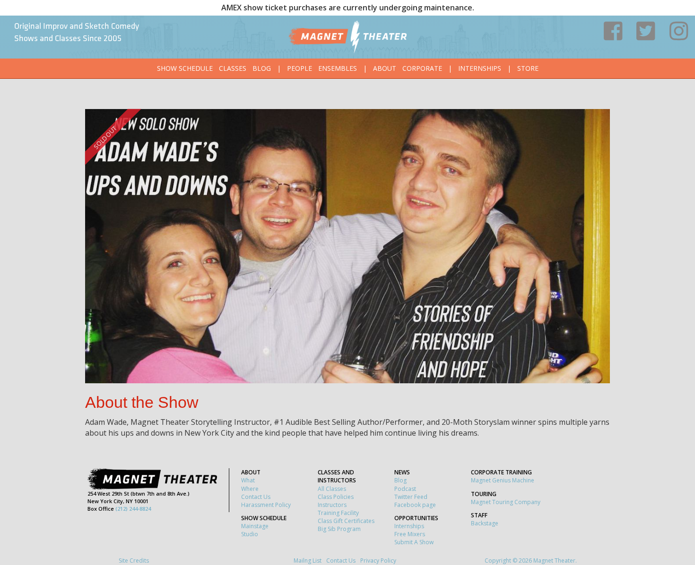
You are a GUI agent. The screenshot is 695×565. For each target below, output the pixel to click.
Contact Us (255, 497)
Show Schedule (185, 68)
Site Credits (134, 561)
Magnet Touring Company (505, 502)
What (248, 480)
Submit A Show (414, 542)
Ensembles (337, 68)
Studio (249, 534)
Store (528, 68)
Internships (479, 68)
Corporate (422, 68)
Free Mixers (409, 534)
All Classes (332, 489)
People (299, 68)
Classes (232, 68)
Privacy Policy (378, 561)
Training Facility (338, 513)
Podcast (405, 489)
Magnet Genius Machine (502, 480)
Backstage (484, 523)
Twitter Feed (410, 497)
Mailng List (307, 561)
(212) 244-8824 (133, 508)
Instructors (332, 505)
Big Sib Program (339, 529)
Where (250, 489)
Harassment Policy (266, 505)
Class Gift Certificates (346, 521)
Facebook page (415, 505)
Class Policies (336, 497)
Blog (261, 68)
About (384, 68)
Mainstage (255, 526)
